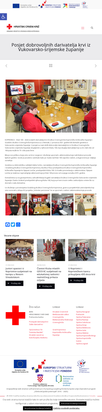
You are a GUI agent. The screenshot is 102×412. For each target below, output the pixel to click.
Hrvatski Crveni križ (60, 312)
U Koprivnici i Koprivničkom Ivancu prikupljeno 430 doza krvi (81, 271)
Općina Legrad (82, 343)
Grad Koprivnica (59, 329)
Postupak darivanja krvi (38, 321)
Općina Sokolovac (83, 322)
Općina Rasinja (82, 319)
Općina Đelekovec (83, 327)
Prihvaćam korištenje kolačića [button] (73, 403)
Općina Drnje (81, 325)
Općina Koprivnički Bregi (85, 335)
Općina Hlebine (82, 333)
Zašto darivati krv (36, 324)
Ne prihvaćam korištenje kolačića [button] (38, 408)
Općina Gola (81, 330)
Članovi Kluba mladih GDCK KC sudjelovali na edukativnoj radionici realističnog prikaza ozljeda (49, 274)
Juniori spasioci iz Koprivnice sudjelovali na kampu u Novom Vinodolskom (19, 273)
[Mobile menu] (82, 28)
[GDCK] (23, 27)
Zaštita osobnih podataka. (66, 408)
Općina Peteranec (83, 317)
